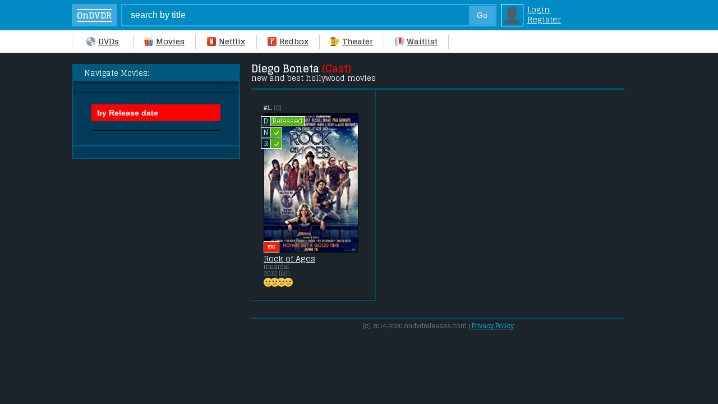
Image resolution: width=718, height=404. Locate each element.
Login (538, 9)
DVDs (108, 41)
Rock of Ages (289, 258)
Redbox (294, 41)
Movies (170, 41)
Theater (357, 41)
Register (544, 19)
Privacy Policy (493, 326)
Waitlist (422, 41)
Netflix (232, 41)
